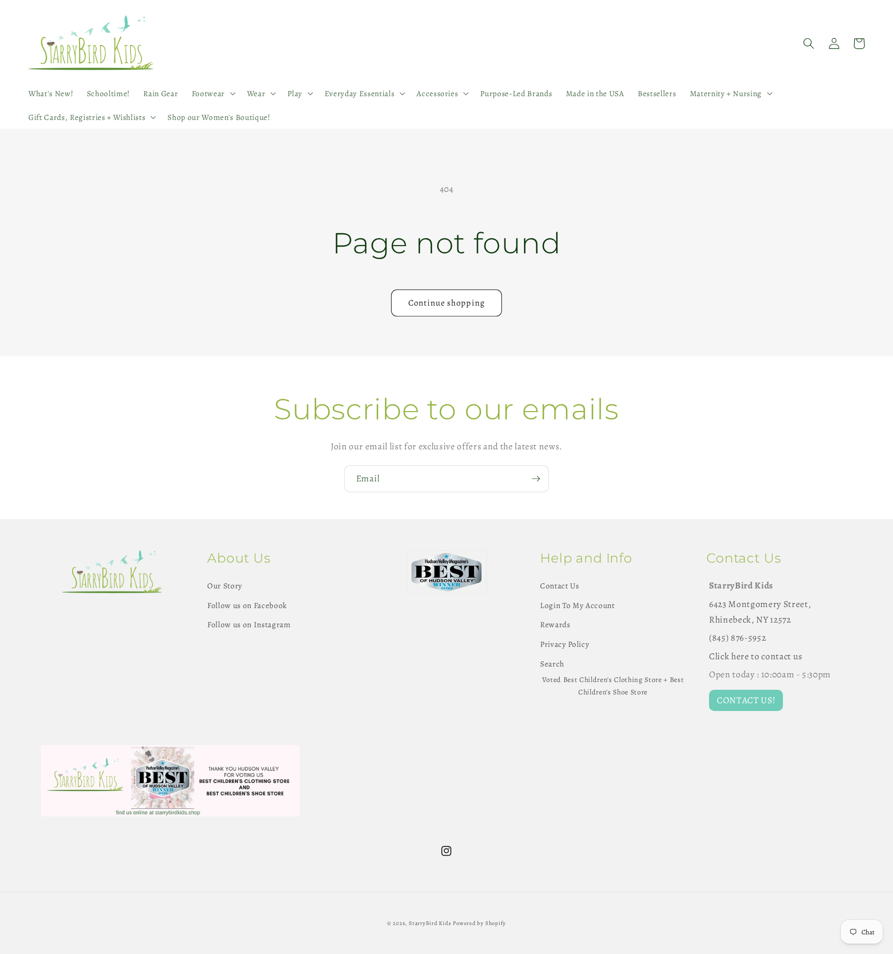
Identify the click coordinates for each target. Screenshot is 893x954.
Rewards (555, 624)
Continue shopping (446, 303)
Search (552, 663)
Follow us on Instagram (249, 624)
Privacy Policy (564, 644)
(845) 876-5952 (737, 637)
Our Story (224, 585)
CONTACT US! (746, 700)
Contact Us (559, 585)
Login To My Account (577, 605)
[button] (212, 93)
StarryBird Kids (430, 923)
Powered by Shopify (479, 923)
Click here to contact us (756, 656)
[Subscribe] (536, 478)
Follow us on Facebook (247, 605)
